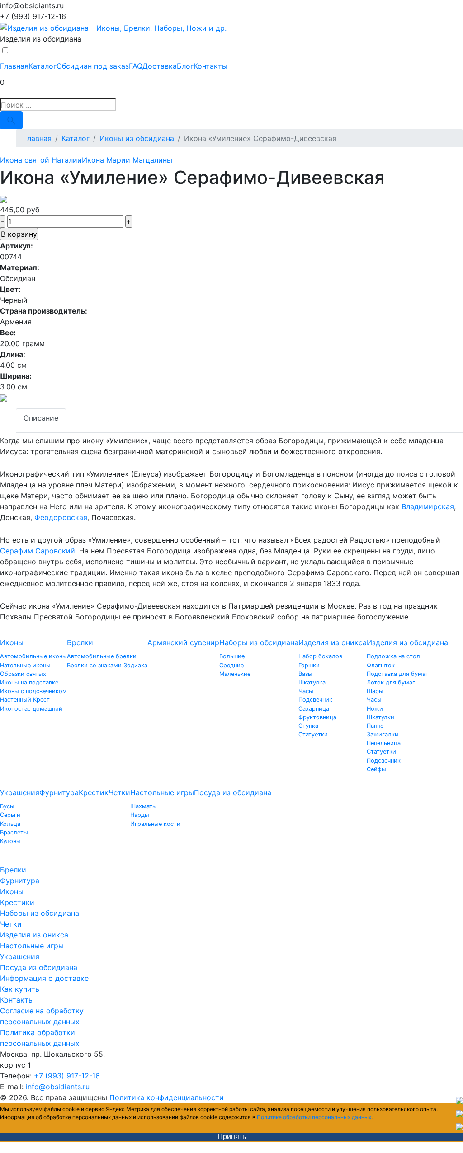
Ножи (375, 708)
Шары (375, 691)
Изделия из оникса (332, 642)
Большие (232, 656)
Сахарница (313, 708)
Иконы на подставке (29, 682)
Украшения (19, 792)
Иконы (12, 642)
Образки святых (23, 673)
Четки (119, 792)
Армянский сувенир (183, 642)
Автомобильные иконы (33, 656)
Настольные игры (162, 792)
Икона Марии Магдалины (127, 159)
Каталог (42, 65)
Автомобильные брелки (102, 656)
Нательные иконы (25, 665)
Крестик (94, 792)
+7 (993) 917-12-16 (67, 1075)
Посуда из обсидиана (232, 792)
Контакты (210, 65)
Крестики (17, 902)
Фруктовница (317, 717)
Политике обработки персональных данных (314, 1117)
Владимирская (428, 506)
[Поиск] (11, 120)
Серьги (10, 814)
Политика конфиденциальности (166, 1097)
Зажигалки (382, 734)
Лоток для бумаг (391, 682)
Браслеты (14, 832)
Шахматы (143, 806)
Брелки (80, 642)
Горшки (309, 665)
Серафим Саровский (37, 550)
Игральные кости (155, 823)
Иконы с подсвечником (33, 691)
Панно (375, 725)
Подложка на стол (393, 656)
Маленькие (234, 673)
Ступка (308, 725)
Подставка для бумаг (397, 673)
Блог (185, 65)
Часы (305, 691)
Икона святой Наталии (41, 159)
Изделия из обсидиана (407, 642)
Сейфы (376, 769)
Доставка (159, 65)
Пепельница (384, 743)
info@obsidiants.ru (58, 1086)
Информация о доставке (44, 978)
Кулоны (10, 841)
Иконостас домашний (31, 708)
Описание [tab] (41, 417)
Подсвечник (315, 699)
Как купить (19, 989)
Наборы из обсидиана (258, 642)
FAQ (135, 65)
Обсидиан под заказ (93, 65)
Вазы (305, 673)
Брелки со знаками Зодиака (107, 665)
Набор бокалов (320, 656)
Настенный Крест (25, 699)
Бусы (7, 806)
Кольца (10, 823)
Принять (231, 1136)
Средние (231, 665)
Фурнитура (59, 792)
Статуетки (313, 734)
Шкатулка (312, 682)
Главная (14, 65)
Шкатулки (380, 717)
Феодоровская (60, 517)
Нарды (139, 814)
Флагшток (381, 665)
